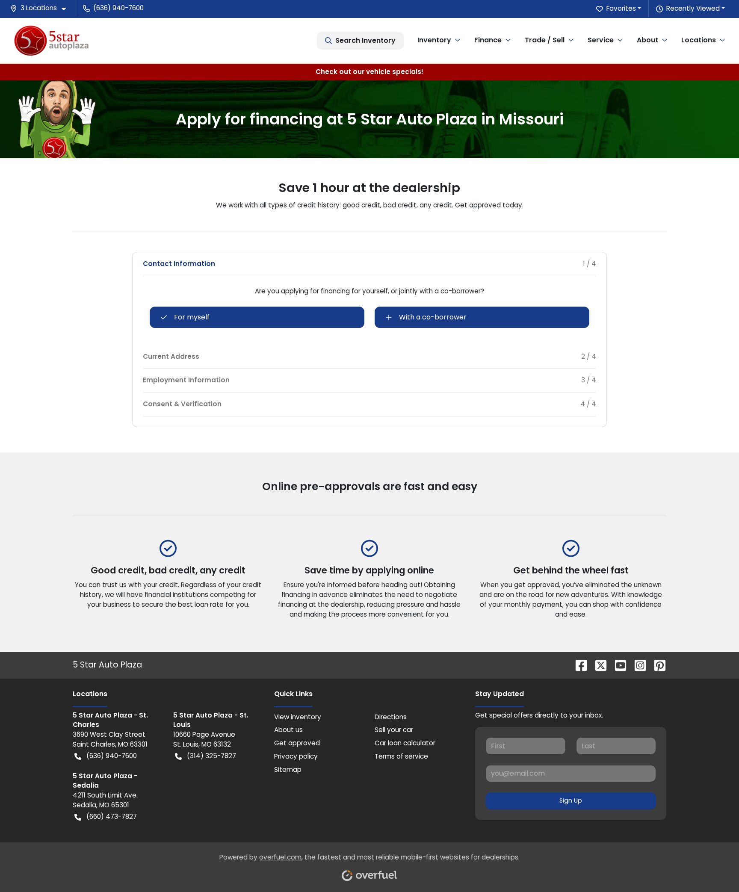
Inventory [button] (434, 40)
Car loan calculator (405, 742)
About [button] (647, 40)
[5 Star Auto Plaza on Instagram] (637, 664)
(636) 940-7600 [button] (118, 7)
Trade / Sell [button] (545, 40)
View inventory (297, 716)
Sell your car (394, 729)
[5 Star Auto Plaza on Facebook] (578, 664)
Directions (391, 716)
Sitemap (288, 769)
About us (288, 729)
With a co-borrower (433, 317)
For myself (192, 317)
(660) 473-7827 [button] (111, 816)
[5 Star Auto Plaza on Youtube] (617, 664)
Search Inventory (365, 40)
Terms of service (401, 756)
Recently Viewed (693, 8)
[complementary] (713, 866)
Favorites (621, 8)
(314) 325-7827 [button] (211, 755)
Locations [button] (698, 40)
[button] (41, 8)
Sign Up (570, 800)
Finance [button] (488, 40)
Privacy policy (296, 756)
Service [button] (601, 40)
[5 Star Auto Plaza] (51, 40)
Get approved (297, 742)
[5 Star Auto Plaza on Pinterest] (656, 664)
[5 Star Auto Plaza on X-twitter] (597, 664)
